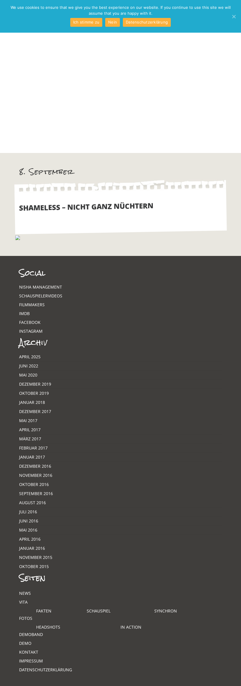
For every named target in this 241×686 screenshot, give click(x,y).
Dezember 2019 (35, 384)
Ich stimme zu (86, 22)
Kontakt (28, 652)
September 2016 (36, 493)
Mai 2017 (28, 420)
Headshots (48, 627)
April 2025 (30, 356)
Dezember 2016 (35, 466)
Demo (25, 643)
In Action (130, 627)
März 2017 (30, 439)
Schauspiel (99, 611)
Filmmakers (32, 304)
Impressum (31, 661)
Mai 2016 (28, 530)
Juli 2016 (28, 511)
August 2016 (32, 502)
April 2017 (30, 429)
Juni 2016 (28, 521)
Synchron (165, 611)
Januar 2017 (32, 457)
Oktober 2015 (34, 566)
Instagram (31, 331)
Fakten (43, 611)
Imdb (24, 313)
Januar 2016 (32, 548)
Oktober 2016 (34, 484)
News (25, 593)
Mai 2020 (28, 375)
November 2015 (35, 557)
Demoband (31, 634)
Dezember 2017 (35, 411)
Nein (112, 22)
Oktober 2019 (34, 393)
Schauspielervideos (40, 296)
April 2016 (30, 539)
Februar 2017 (33, 448)
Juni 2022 (28, 366)
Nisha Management (40, 287)
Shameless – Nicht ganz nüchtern (86, 207)
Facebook (30, 322)
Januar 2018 (32, 402)
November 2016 (35, 475)
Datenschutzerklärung (45, 669)
